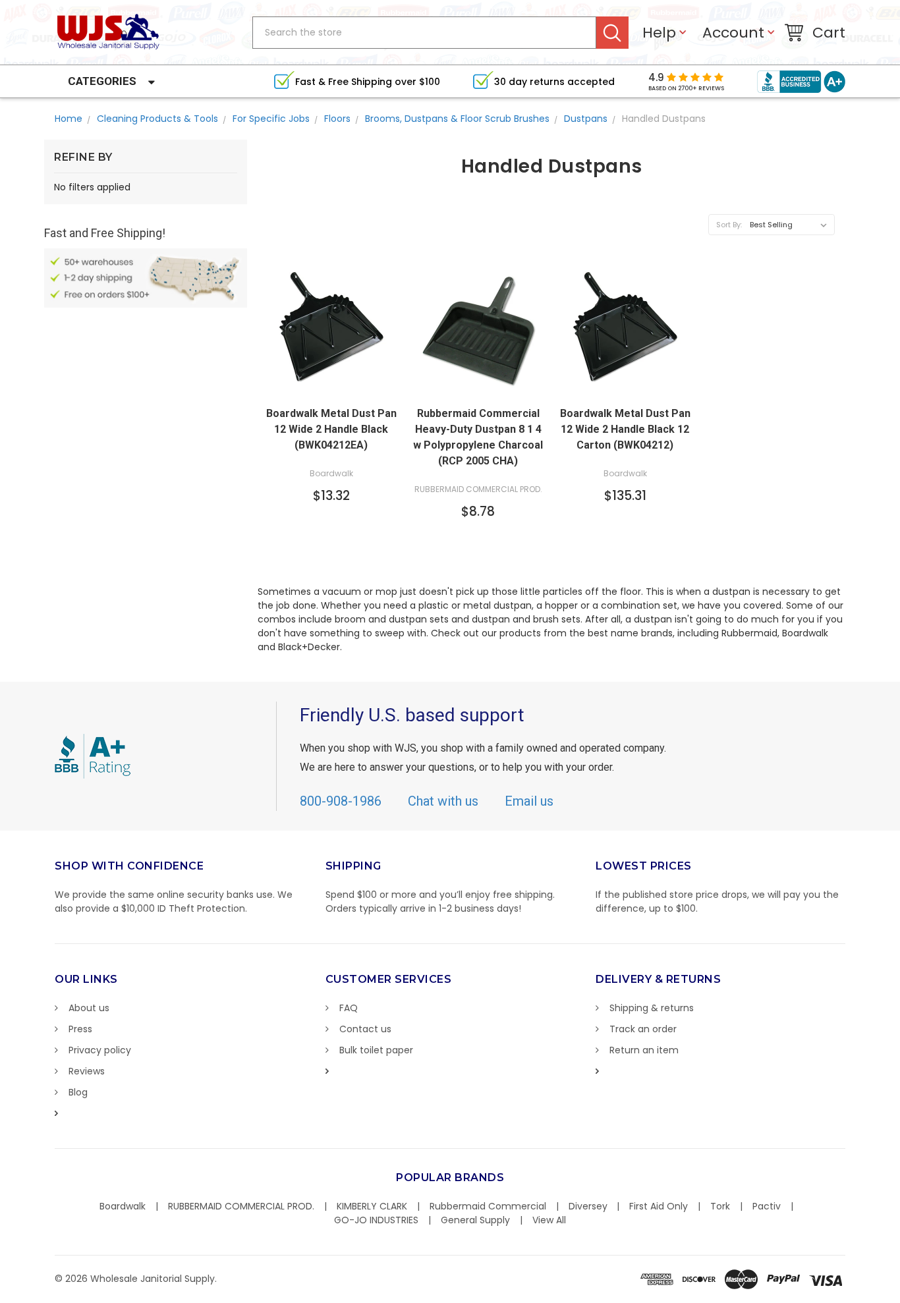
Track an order (643, 1029)
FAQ (348, 1007)
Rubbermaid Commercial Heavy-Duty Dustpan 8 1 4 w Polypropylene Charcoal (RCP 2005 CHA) (478, 437)
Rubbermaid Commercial (488, 1206)
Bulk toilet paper (376, 1050)
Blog (78, 1092)
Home (68, 118)
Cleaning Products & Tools (157, 118)
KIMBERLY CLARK (372, 1206)
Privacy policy (100, 1050)
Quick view (331, 386)
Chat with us (443, 801)
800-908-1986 (340, 801)
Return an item (644, 1050)
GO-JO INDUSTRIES (376, 1220)
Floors (337, 118)
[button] (899, 1296)
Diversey (588, 1206)
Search (612, 32)
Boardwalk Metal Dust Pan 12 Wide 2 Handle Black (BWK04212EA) (331, 429)
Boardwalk (122, 1206)
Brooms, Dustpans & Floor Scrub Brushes (457, 118)
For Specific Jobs (271, 118)
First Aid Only (658, 1206)
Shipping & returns (651, 1007)
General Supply (475, 1220)
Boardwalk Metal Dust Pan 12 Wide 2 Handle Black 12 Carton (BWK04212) (625, 429)
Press (80, 1029)
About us (89, 1007)
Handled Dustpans (664, 118)
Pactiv (766, 1206)
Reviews (87, 1071)
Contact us (365, 1029)
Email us (529, 801)
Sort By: (729, 224)
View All (549, 1220)
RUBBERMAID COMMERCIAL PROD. (241, 1206)
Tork (720, 1206)
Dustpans (585, 118)
